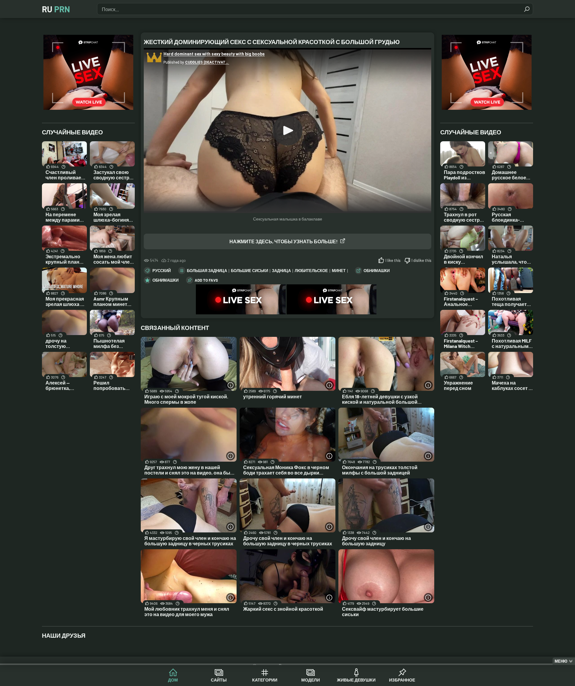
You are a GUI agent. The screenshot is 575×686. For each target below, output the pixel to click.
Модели (310, 679)
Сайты (219, 679)
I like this (392, 260)
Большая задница (207, 270)
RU (56, 9)
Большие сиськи (249, 270)
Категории (264, 679)
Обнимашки (377, 270)
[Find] (526, 9)
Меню (561, 661)
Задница (281, 270)
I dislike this (421, 260)
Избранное (402, 679)
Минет (339, 270)
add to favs (206, 280)
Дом (173, 679)
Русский (161, 270)
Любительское (311, 270)
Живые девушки (356, 679)
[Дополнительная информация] (230, 385)
